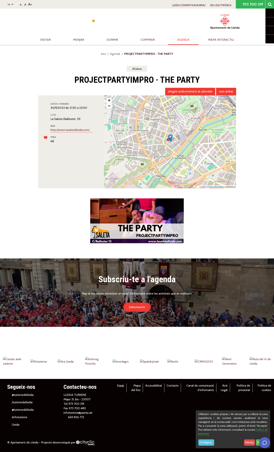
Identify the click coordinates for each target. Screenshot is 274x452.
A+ (30, 4)
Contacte (173, 385)
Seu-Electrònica (220, 5)
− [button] (109, 106)
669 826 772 (76, 417)
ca (9, 4)
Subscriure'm (137, 307)
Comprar (148, 39)
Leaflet (202, 186)
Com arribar (226, 91)
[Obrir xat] (264, 442)
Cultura (138, 68)
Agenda (183, 39)
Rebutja (249, 442)
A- (21, 4)
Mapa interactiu (221, 39)
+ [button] (109, 100)
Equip (120, 385)
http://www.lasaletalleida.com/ (70, 130)
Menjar (79, 39)
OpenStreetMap (216, 186)
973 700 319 (252, 4)
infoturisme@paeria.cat (78, 412)
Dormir (113, 39)
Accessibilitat (153, 385)
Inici (103, 54)
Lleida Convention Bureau (189, 5)
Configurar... (206, 442)
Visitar (45, 39)
